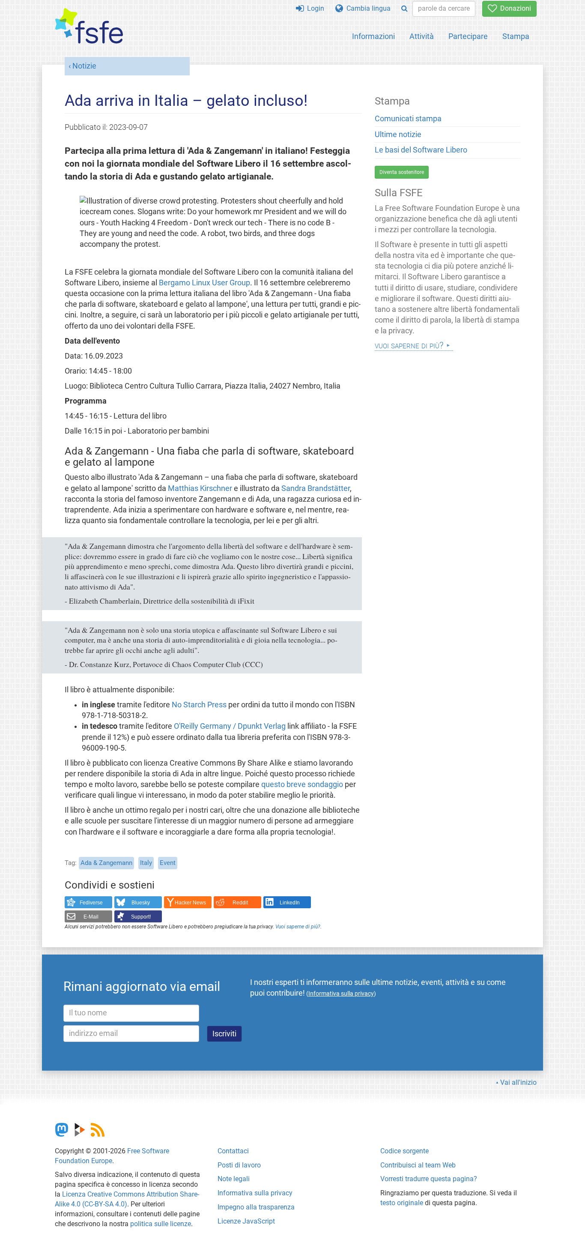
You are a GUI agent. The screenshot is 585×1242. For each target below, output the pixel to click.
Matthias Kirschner (200, 488)
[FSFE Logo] (89, 26)
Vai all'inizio (518, 1082)
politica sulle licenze (160, 1224)
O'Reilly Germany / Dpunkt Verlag (230, 726)
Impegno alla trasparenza (256, 1207)
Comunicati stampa (408, 118)
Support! (141, 917)
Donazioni (514, 8)
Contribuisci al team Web (418, 1165)
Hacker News (190, 903)
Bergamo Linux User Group (204, 282)
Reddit (240, 903)
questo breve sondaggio (302, 784)
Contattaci (233, 1151)
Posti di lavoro (239, 1165)
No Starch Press (199, 704)
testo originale (401, 1203)
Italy (146, 863)
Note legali (234, 1179)
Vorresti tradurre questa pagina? (428, 1179)
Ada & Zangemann (106, 863)
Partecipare (468, 36)
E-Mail (91, 917)
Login (314, 8)
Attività (421, 36)
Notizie (84, 66)
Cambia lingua (367, 8)
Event (168, 863)
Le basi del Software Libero (421, 150)
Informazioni (373, 36)
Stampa (515, 36)
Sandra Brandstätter (315, 488)
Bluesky (140, 903)
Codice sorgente (404, 1151)
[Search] (404, 8)
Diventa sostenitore (401, 172)
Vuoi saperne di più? (297, 927)
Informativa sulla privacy (255, 1193)
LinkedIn (290, 903)
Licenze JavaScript (246, 1221)
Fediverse (91, 903)
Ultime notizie (398, 134)
